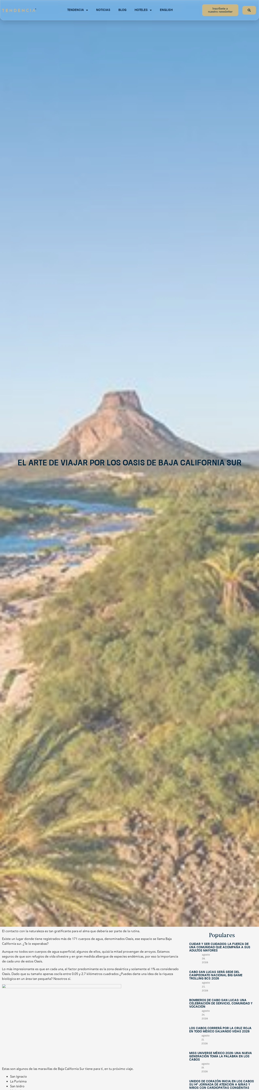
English (166, 10)
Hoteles (141, 10)
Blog (122, 10)
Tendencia (75, 10)
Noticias (103, 10)
